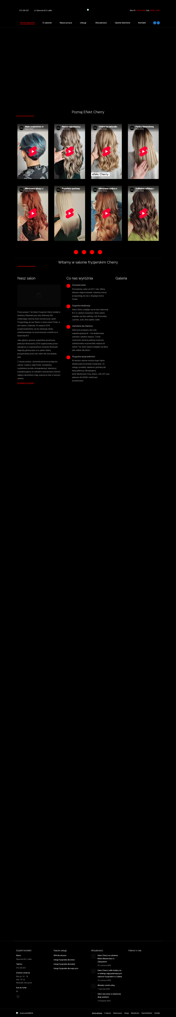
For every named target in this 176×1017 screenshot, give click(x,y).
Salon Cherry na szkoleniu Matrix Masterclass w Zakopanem (108, 958)
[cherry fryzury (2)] (133, 879)
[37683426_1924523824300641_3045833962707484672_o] (133, 771)
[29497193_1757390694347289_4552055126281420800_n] (133, 663)
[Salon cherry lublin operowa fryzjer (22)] (133, 482)
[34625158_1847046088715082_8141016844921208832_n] (133, 699)
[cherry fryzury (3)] (133, 915)
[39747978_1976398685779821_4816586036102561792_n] (133, 554)
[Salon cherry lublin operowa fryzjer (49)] (133, 446)
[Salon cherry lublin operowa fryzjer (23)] (133, 302)
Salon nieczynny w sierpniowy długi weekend (109, 995)
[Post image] (93, 956)
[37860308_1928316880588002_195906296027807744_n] (133, 843)
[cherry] (133, 518)
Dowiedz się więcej (25, 383)
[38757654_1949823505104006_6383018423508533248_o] (133, 590)
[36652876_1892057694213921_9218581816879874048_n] (133, 735)
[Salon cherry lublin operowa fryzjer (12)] (133, 338)
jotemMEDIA (28, 1013)
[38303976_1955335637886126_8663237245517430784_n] (133, 626)
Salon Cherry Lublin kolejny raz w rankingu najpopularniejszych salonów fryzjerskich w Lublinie (110, 973)
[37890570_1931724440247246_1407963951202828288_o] (133, 807)
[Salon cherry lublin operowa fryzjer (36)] (133, 410)
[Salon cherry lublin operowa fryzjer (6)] (133, 374)
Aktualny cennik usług (106, 985)
